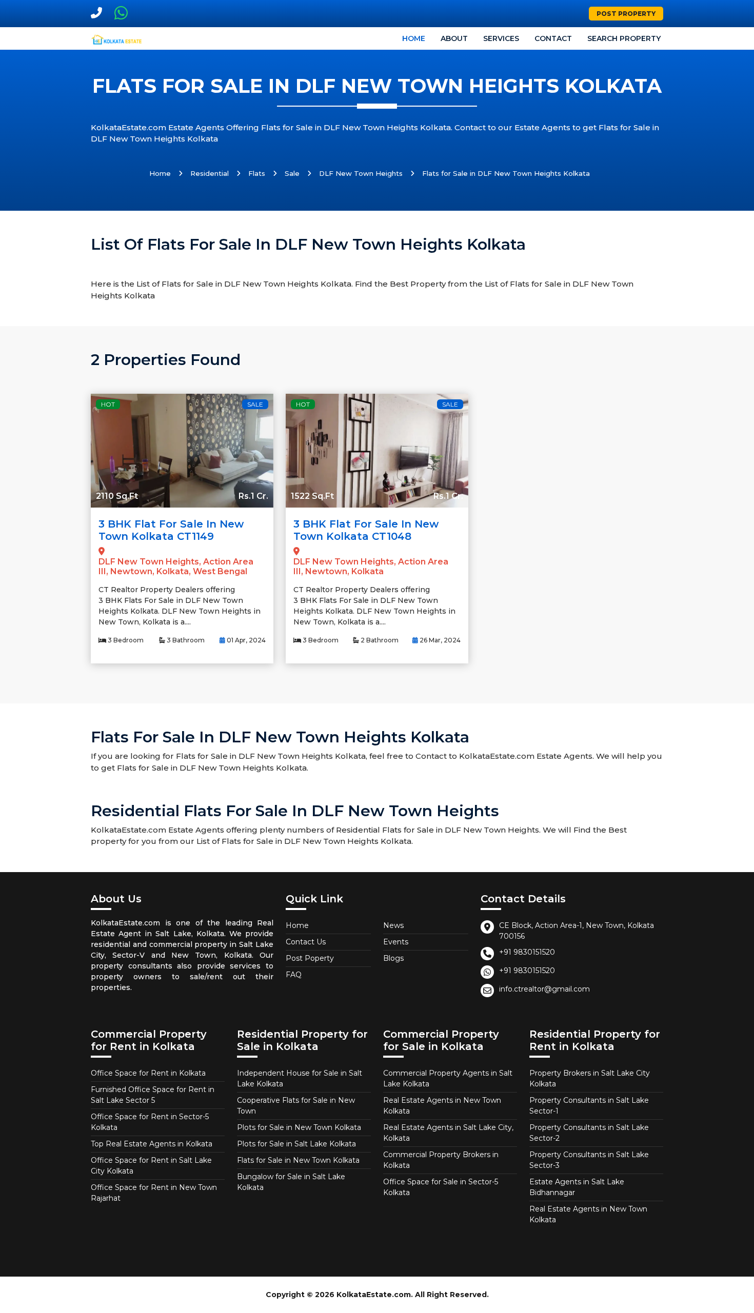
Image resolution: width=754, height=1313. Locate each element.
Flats (256, 173)
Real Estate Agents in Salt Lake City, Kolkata (448, 1133)
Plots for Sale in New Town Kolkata (299, 1127)
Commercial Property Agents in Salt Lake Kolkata (447, 1078)
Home (413, 38)
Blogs (393, 958)
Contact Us (306, 941)
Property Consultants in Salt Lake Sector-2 (589, 1133)
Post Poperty (310, 958)
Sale (292, 173)
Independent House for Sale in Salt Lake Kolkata (299, 1078)
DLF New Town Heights (361, 173)
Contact (553, 38)
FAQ (294, 974)
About (454, 38)
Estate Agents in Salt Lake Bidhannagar (576, 1187)
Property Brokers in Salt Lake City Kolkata (589, 1078)
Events (395, 941)
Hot (108, 404)
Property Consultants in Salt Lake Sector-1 (589, 1106)
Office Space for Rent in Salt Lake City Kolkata (151, 1166)
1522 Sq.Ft (312, 496)
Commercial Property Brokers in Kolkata (441, 1160)
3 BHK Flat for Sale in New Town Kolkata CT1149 (171, 530)
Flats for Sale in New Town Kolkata (298, 1160)
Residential (209, 173)
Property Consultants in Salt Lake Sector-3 (589, 1160)
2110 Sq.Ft (117, 496)
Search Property (624, 38)
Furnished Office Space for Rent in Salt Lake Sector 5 (152, 1095)
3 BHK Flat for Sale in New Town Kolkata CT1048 (366, 530)
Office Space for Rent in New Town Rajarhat (154, 1193)
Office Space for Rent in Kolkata (148, 1073)
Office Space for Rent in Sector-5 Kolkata (150, 1122)
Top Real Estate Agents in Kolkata (151, 1143)
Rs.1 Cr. (253, 496)
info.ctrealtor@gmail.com (544, 989)
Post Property (626, 13)
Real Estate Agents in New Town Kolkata (442, 1106)
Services (501, 38)
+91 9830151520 (527, 952)
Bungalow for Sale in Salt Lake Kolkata (291, 1182)
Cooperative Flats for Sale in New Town (296, 1106)
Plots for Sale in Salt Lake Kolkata (296, 1143)
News (393, 925)
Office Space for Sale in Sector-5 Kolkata (440, 1187)
